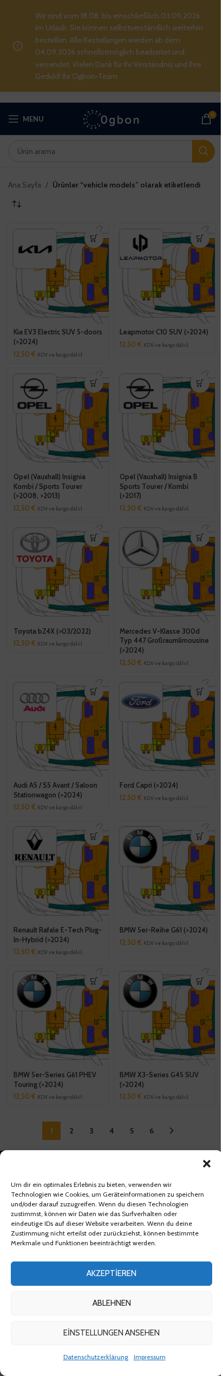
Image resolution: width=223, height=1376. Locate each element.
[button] (206, 1163)
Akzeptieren (111, 1273)
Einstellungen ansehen (111, 1333)
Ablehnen (112, 1303)
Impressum (150, 1357)
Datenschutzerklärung (95, 1357)
